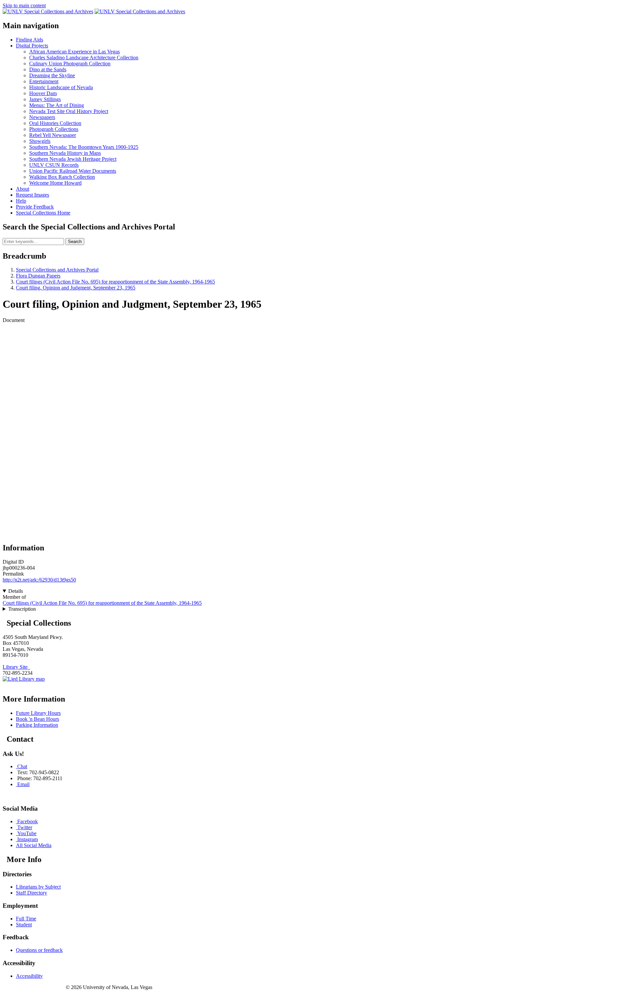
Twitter (24, 827)
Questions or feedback (39, 950)
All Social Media (33, 845)
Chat (22, 766)
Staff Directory (31, 893)
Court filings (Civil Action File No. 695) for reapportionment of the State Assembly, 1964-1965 (115, 281)
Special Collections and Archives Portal (57, 270)
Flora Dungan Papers (38, 276)
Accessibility (29, 976)
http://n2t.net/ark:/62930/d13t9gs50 (39, 580)
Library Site (16, 667)
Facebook (27, 821)
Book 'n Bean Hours (37, 719)
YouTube (26, 833)
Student (24, 924)
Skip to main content (24, 5)
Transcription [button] (22, 609)
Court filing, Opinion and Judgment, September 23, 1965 (75, 287)
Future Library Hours (38, 713)
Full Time (26, 918)
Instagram (27, 839)
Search (75, 241)
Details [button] (15, 591)
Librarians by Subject (38, 887)
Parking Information (37, 725)
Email (23, 784)
